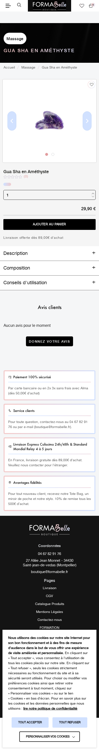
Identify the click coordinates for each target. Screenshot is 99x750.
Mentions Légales (49, 612)
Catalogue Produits (49, 604)
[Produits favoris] (81, 6)
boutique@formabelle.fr (49, 572)
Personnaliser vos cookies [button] (48, 736)
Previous (12, 129)
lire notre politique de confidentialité (50, 708)
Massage (15, 38)
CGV (49, 596)
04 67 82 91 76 (49, 554)
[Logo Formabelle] (49, 6)
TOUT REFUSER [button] (69, 722)
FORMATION (49, 627)
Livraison (49, 588)
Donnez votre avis (49, 341)
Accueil (9, 67)
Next (87, 129)
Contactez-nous (49, 620)
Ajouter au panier (49, 224)
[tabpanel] (49, 121)
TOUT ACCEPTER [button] (30, 722)
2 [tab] (52, 154)
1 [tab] (46, 154)
